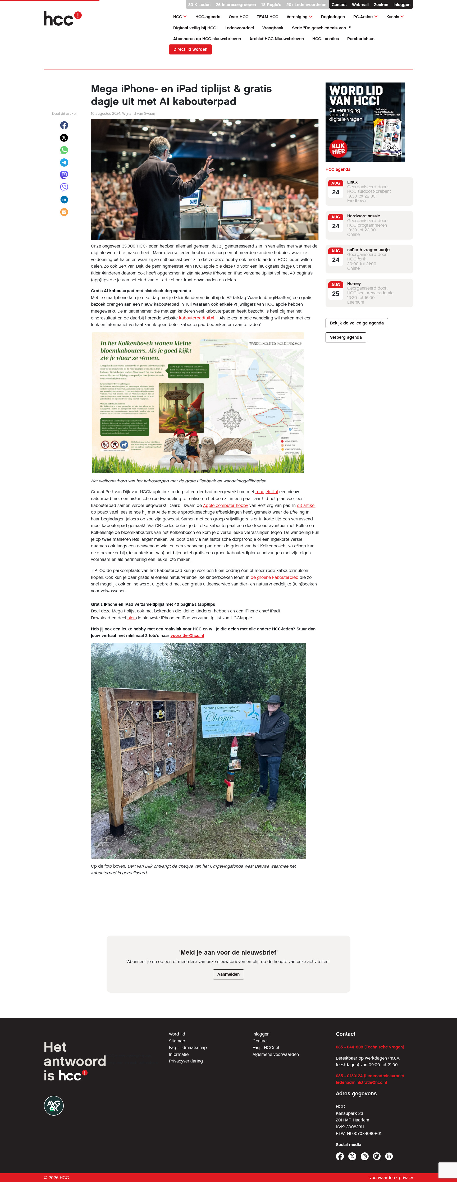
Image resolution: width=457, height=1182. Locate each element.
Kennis (392, 16)
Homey (354, 283)
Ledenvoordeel (239, 27)
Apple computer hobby (225, 505)
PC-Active (363, 16)
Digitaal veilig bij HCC (194, 27)
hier (131, 617)
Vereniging (297, 16)
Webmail (360, 4)
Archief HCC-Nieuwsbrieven (276, 38)
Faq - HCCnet (266, 1047)
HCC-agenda (207, 16)
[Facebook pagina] (340, 1156)
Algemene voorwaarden (276, 1054)
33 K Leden (199, 4)
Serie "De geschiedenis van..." (321, 27)
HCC (177, 16)
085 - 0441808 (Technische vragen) (370, 1047)
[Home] (103, 18)
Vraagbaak (273, 27)
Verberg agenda (346, 337)
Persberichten (360, 38)
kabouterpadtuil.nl (196, 317)
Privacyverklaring (186, 1061)
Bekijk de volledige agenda (357, 323)
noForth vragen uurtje (368, 249)
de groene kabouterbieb (274, 577)
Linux (352, 182)
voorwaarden (382, 1177)
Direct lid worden (190, 49)
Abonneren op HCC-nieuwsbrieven (207, 38)
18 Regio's (271, 4)
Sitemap (177, 1040)
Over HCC (238, 16)
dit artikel (306, 505)
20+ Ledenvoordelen (306, 4)
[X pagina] (352, 1156)
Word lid (177, 1034)
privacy (406, 1177)
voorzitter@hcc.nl (187, 635)
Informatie (179, 1054)
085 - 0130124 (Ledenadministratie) (370, 1075)
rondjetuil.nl (266, 491)
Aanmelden (228, 974)
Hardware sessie (363, 215)
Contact (339, 4)
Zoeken (381, 4)
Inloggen (402, 4)
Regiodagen (333, 16)
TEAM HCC (267, 16)
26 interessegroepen (236, 4)
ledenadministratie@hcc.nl (361, 1082)
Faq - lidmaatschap (188, 1047)
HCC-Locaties (325, 38)
